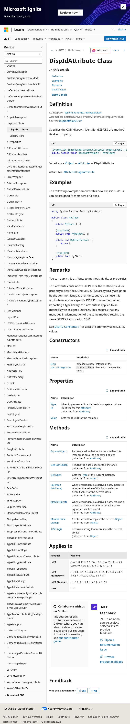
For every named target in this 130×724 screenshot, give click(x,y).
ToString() (56, 529)
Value (54, 417)
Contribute (64, 716)
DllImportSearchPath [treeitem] (18, 160)
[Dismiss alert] (123, 6)
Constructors (59, 89)
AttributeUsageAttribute (79, 172)
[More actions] (124, 50)
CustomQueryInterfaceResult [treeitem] (23, 84)
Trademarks (28, 721)
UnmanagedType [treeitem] (16, 663)
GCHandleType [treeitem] (15, 214)
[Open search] (113, 30)
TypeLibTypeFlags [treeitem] (17, 568)
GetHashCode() (59, 464)
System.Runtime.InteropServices (83, 112)
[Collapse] (42, 47)
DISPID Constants (66, 327)
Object (69, 163)
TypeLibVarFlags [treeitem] (16, 581)
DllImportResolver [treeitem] (17, 154)
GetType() (56, 474)
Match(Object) (59, 501)
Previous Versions (32, 716)
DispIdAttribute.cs (69, 120)
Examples (57, 80)
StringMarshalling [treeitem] (17, 519)
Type (85, 474)
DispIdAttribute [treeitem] (18, 129)
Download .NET (115, 38)
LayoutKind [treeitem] (13, 317)
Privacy (78, 716)
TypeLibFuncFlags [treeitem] (17, 550)
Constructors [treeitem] (16, 135)
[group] (88, 151)
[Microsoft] (6, 29)
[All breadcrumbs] (52, 50)
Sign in (122, 29)
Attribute (84, 163)
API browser (74, 50)
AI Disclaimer (10, 716)
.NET (61, 50)
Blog (48, 716)
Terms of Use (10, 721)
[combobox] (23, 54)
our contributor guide (66, 639)
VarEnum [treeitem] (12, 669)
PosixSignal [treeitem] (13, 414)
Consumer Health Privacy (102, 716)
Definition (57, 76)
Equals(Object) (59, 451)
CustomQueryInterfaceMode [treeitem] (23, 78)
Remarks (57, 85)
